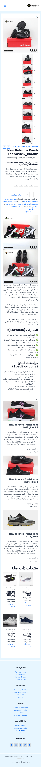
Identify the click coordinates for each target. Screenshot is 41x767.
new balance (33, 147)
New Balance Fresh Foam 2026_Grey (23, 535)
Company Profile (20, 690)
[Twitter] (25, 745)
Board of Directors (20, 708)
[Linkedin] (11, 745)
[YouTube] (16, 745)
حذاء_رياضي (17, 204)
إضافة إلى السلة (16, 195)
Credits (20, 758)
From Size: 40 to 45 (19, 147)
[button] (37, 17)
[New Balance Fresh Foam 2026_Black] (20, 465)
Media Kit (20, 733)
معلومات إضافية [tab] (27, 211)
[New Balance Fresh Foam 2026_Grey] (20, 520)
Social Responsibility (20, 692)
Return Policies (20, 725)
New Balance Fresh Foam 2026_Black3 (23, 426)
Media (20, 697)
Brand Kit (20, 695)
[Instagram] (20, 745)
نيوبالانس (35, 206)
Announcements (20, 728)
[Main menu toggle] (4, 5)
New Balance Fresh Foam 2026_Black (23, 480)
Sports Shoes (20, 677)
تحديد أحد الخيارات (27, 604)
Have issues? (20, 730)
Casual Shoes (20, 679)
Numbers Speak (20, 715)
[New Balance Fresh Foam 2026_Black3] (20, 411)
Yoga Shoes (20, 674)
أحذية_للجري (26, 204)
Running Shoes (20, 672)
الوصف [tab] (30, 209)
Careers (20, 712)
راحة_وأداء (8, 204)
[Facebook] (29, 745)
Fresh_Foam (7, 201)
